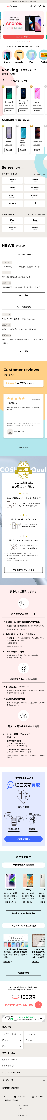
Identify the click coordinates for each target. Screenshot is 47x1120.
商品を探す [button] (6, 1027)
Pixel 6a (9, 142)
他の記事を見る (23, 973)
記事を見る (6, 962)
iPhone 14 (37, 102)
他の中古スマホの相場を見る (23, 913)
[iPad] (31, 55)
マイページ (10, 1066)
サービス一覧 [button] (7, 1080)
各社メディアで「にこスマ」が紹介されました (18, 319)
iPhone (5, 1040)
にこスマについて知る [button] (11, 1073)
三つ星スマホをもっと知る (23, 570)
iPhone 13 (9, 102)
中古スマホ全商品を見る (38, 174)
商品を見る (9, 110)
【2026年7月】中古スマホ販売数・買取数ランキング (21, 267)
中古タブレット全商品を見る (37, 214)
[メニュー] (3, 5)
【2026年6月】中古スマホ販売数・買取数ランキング (21, 287)
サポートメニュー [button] (9, 1053)
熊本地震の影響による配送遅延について (16, 277)
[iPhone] (7, 55)
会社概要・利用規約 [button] (10, 1088)
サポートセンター (12, 1060)
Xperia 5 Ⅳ (37, 142)
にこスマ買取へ (23, 839)
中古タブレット (31, 1034)
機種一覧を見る (10, 902)
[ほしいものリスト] (39, 5)
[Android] (19, 55)
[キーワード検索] (31, 5)
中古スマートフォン (9, 1034)
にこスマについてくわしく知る (19, 1005)
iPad (4, 1046)
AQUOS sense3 (23, 141)
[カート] (44, 5)
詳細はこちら (25, 687)
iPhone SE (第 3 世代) (23, 102)
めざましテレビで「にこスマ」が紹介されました (19, 329)
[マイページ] (35, 5)
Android (29, 1040)
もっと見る (23, 295)
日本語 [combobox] (21, 1108)
